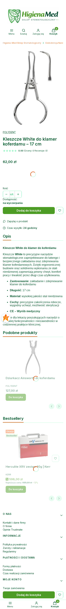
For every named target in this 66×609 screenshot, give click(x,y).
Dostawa (8, 569)
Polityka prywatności (15, 544)
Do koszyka (16, 397)
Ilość (5, 188)
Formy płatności (12, 566)
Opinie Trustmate (13, 529)
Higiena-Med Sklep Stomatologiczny (22, 43)
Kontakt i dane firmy (14, 522)
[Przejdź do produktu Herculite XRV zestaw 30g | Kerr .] (33, 445)
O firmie (7, 526)
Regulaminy (9, 551)
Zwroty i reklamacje (14, 547)
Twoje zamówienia (13, 588)
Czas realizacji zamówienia (18, 573)
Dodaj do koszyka (29, 210)
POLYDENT (9, 132)
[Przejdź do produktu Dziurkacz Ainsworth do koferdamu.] (33, 357)
